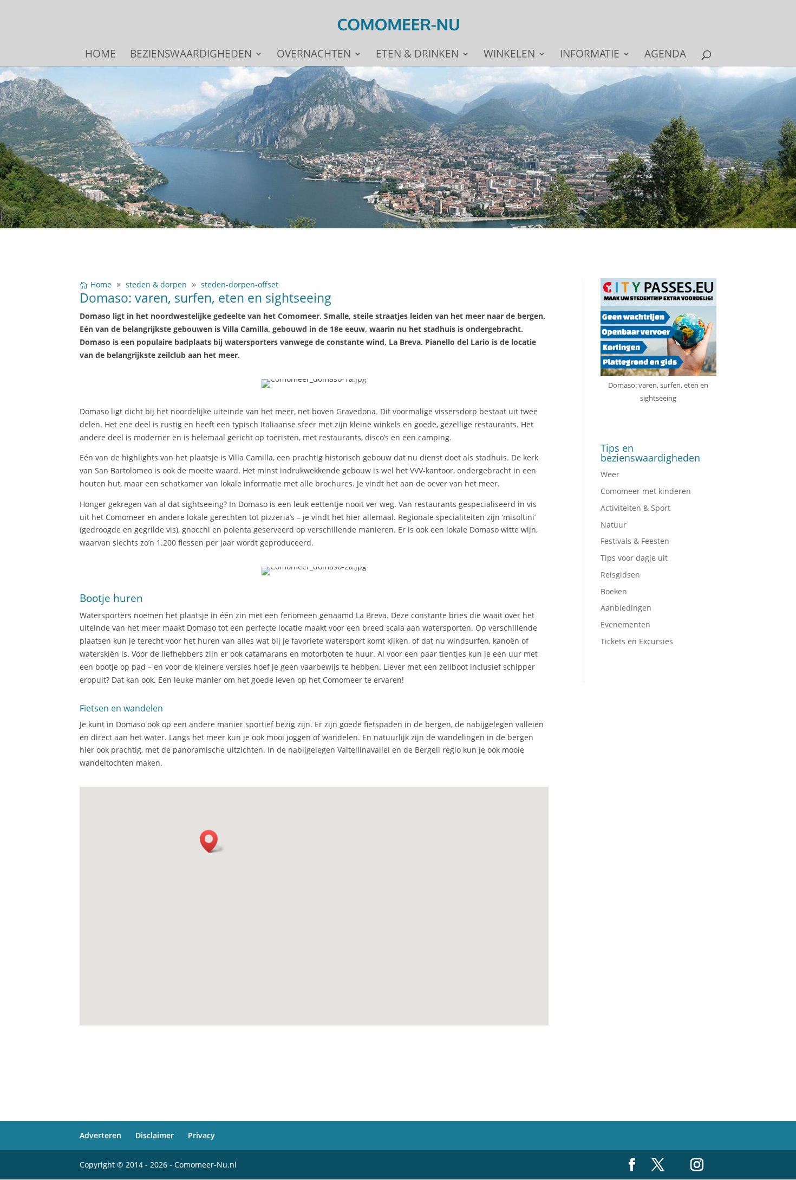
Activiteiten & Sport (635, 508)
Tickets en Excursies (637, 641)
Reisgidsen (620, 574)
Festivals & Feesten (635, 541)
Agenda (665, 55)
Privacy (201, 1135)
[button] (212, 841)
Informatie (589, 55)
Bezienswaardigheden (191, 55)
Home (100, 55)
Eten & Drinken (417, 55)
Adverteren (100, 1135)
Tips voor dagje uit (634, 558)
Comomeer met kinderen (646, 491)
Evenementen (625, 624)
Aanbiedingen (626, 607)
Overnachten (314, 55)
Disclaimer (154, 1135)
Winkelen (509, 55)
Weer (610, 474)
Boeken (614, 591)
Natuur (614, 525)
